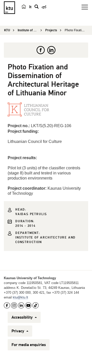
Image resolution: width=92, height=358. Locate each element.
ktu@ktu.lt (20, 297)
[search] (36, 6)
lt (30, 6)
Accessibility (23, 317)
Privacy (18, 331)
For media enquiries (29, 344)
